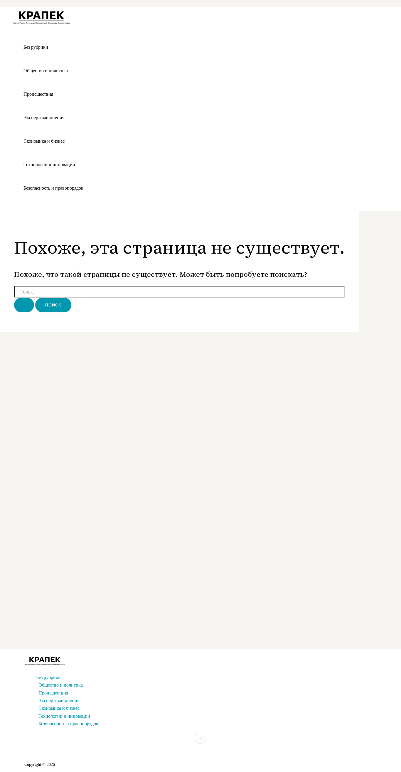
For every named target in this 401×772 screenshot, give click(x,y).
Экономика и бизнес (44, 141)
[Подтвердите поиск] (24, 305)
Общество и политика (45, 70)
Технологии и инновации (49, 164)
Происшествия (38, 94)
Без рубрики (35, 47)
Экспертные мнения (43, 117)
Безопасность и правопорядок (53, 188)
